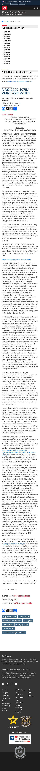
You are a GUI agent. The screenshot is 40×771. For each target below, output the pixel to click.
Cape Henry (24, 616)
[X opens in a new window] (7, 684)
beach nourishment (12, 620)
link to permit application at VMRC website (16, 259)
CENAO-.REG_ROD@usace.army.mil (19, 81)
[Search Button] (33, 8)
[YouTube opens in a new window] (12, 684)
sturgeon (28, 620)
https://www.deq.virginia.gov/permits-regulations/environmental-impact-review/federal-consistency (19, 452)
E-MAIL (10, 115)
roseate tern (8, 628)
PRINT (4, 115)
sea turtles (8, 624)
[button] (18, 4)
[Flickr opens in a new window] (16, 684)
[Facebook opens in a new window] (3, 684)
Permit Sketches (22, 595)
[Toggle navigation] (36, 8)
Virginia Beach (9, 616)
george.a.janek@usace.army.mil (14, 544)
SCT (16, 599)
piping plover (22, 624)
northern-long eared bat (14, 632)
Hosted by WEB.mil (19, 732)
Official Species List (23, 603)
